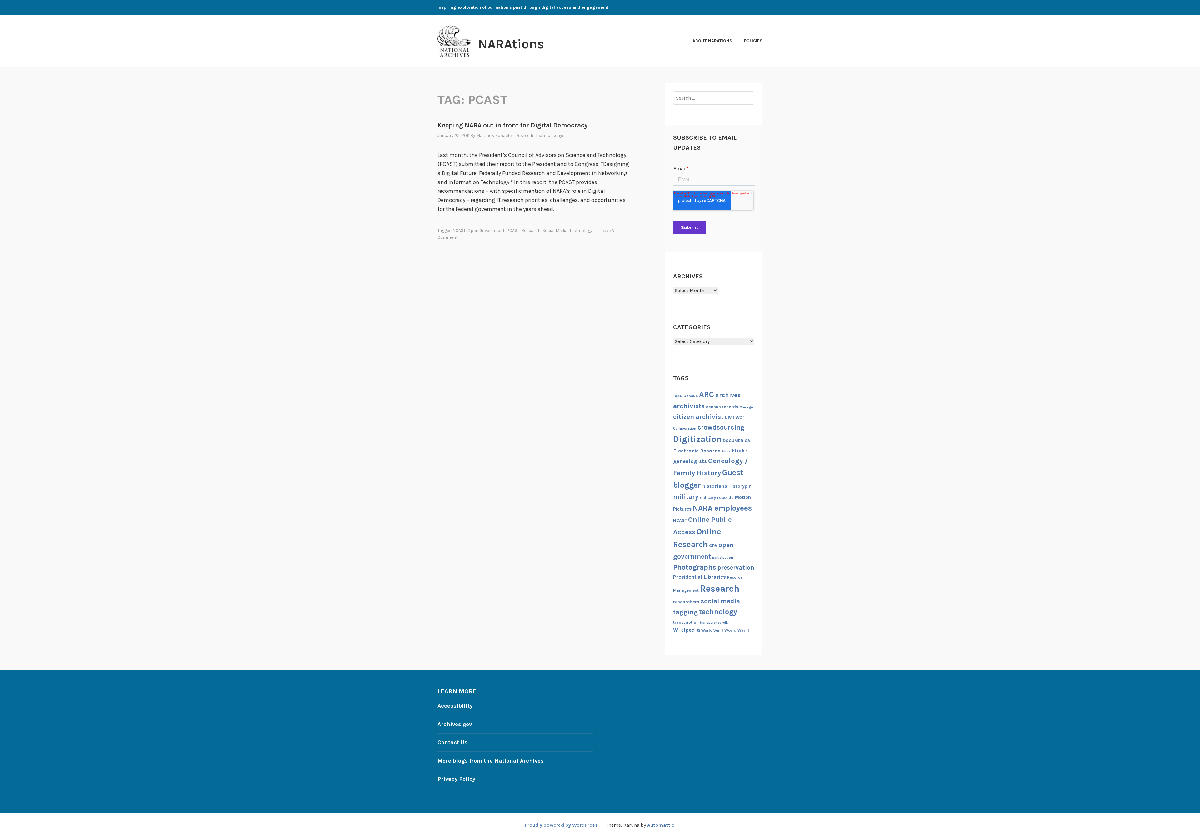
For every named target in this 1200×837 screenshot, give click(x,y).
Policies (753, 40)
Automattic (660, 825)
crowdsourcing (721, 427)
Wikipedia (686, 630)
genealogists (690, 461)
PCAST (513, 230)
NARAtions (511, 44)
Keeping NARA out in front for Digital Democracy (513, 125)
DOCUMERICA (736, 440)
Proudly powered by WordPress (561, 825)
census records (722, 406)
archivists (689, 406)
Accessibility (455, 705)
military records (717, 497)
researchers (686, 602)
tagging (685, 612)
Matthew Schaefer (494, 135)
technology (580, 230)
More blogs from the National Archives (491, 760)
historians (714, 486)
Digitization (697, 439)
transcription (686, 622)
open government (486, 230)
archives (728, 395)
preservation (736, 567)
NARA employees (722, 508)
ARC (706, 394)
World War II (736, 630)
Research (531, 230)
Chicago (746, 407)
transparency (710, 622)
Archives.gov (455, 724)
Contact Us (453, 742)
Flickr (740, 450)
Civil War (734, 417)
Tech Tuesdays (550, 135)
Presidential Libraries (699, 577)
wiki (725, 622)
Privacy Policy (456, 778)
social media (555, 230)
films (726, 451)
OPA (713, 545)
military (685, 497)
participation (722, 558)
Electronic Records (697, 451)
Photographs (694, 567)
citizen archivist (698, 417)
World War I (712, 630)
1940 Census (685, 395)
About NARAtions (712, 40)
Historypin (740, 486)
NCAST (459, 230)
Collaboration (684, 428)
